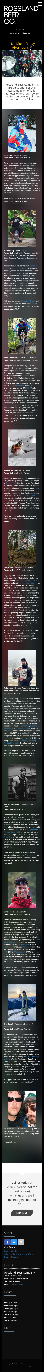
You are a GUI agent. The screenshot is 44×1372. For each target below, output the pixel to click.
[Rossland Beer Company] (21, 13)
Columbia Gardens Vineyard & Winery (19, 1254)
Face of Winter (24, 944)
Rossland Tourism (11, 1257)
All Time (26, 947)
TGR (6, 952)
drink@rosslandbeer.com (20, 33)
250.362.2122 (22, 29)
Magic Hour (18, 952)
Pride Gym (8, 837)
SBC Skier (25, 726)
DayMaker (8, 947)
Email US (22, 1212)
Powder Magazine (23, 728)
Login (31, 1366)
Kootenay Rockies (11, 1251)
